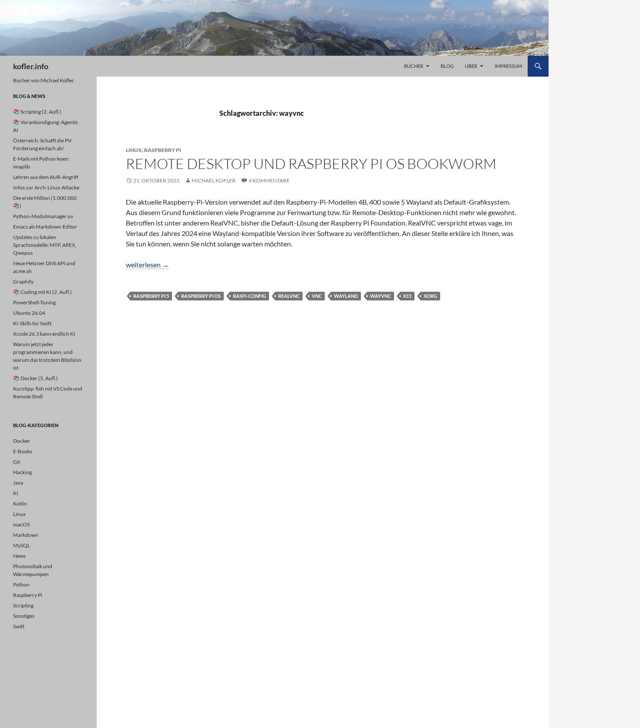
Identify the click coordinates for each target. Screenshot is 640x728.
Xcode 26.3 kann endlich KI (44, 333)
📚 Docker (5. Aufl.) (35, 378)
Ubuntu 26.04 (29, 313)
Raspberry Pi (162, 150)
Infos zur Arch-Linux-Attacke (46, 187)
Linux (134, 150)
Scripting (23, 605)
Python (21, 584)
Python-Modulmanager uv (43, 216)
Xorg (430, 296)
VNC (317, 296)
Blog (447, 66)
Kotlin (20, 503)
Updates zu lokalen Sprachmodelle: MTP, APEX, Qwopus (45, 245)
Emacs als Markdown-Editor (45, 226)
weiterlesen (147, 264)
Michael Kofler (214, 180)
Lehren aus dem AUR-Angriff (45, 177)
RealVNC (289, 296)
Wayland (346, 296)
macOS (21, 524)
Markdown (25, 535)
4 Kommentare (269, 180)
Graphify (23, 281)
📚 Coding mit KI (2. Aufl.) (42, 292)
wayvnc (380, 296)
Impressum (508, 66)
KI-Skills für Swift (32, 323)
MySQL (21, 545)
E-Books (22, 451)
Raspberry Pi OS (201, 296)
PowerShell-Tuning (34, 302)
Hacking (22, 472)
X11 (407, 296)
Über (471, 66)
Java (18, 482)
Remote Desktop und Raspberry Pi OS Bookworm (311, 163)
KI (15, 493)
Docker (21, 441)
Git (16, 461)
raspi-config (249, 296)
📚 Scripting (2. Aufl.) (37, 111)
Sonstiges (23, 616)
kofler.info (30, 66)
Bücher (413, 66)
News (19, 556)
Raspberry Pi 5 (151, 296)
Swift (18, 626)
